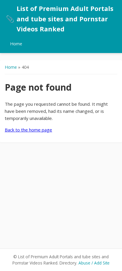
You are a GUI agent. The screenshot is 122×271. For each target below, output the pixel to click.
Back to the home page (28, 130)
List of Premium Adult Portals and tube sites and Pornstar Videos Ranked (59, 18)
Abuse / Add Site (94, 263)
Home (16, 43)
